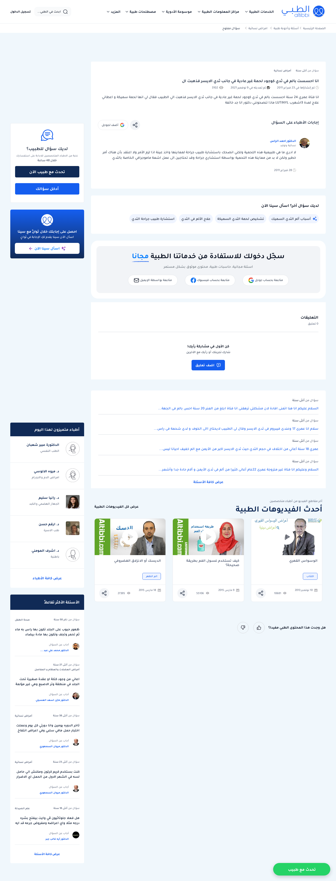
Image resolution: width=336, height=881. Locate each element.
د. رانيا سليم (49, 497)
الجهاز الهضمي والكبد (44, 504)
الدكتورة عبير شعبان (43, 444)
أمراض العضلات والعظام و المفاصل (57, 669)
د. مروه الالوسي (46, 471)
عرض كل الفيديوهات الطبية (116, 506)
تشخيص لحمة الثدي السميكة (240, 218)
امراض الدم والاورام (45, 477)
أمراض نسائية (23, 716)
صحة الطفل (22, 620)
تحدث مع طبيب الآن (47, 172)
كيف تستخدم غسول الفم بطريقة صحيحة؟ (212, 563)
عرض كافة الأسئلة (208, 482)
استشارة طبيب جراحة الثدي (153, 218)
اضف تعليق (204, 365)
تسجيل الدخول (20, 11)
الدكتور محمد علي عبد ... (54, 650)
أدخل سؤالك (47, 189)
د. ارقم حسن (49, 524)
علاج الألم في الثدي (196, 218)
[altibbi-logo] (303, 12)
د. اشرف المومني (45, 550)
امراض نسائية (257, 28)
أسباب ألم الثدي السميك (291, 218)
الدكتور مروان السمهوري (54, 746)
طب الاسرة (51, 530)
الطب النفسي (49, 451)
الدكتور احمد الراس (283, 140)
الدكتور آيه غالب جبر (57, 839)
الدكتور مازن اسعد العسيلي (52, 700)
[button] (259, 11)
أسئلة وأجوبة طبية (286, 28)
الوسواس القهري (303, 561)
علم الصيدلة (22, 808)
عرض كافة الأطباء (47, 578)
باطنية (55, 556)
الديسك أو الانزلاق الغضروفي (137, 561)
